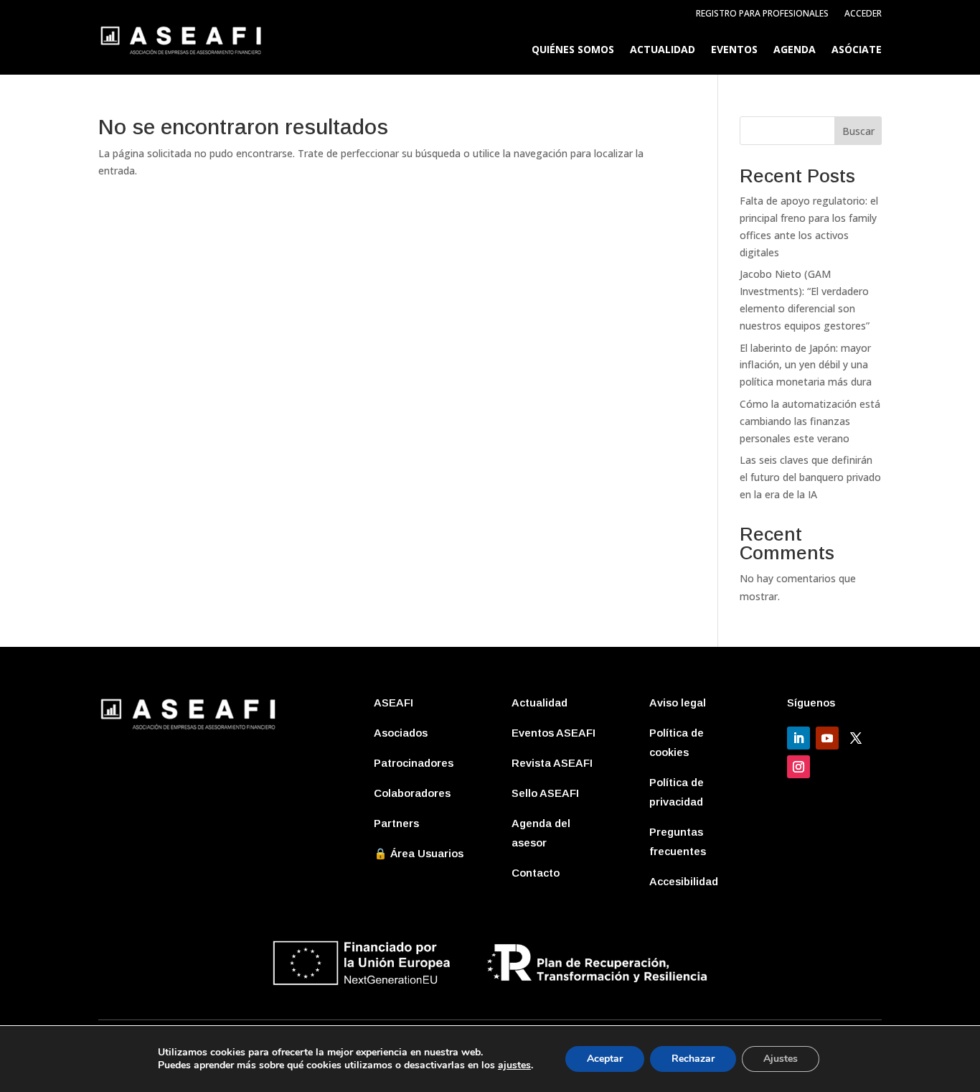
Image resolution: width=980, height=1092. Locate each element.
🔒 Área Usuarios (418, 853)
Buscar (858, 131)
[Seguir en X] (855, 738)
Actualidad (662, 50)
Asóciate (856, 50)
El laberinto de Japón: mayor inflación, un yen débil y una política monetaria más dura (806, 365)
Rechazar (693, 1058)
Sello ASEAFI (545, 793)
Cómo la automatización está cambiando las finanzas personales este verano (810, 421)
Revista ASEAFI (552, 763)
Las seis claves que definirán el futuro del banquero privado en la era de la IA (810, 477)
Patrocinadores (413, 763)
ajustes (514, 1065)
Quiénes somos (573, 50)
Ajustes (780, 1058)
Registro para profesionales (762, 14)
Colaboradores (412, 793)
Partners (396, 823)
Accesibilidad (683, 881)
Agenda (794, 50)
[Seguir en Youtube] (827, 738)
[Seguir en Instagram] (798, 766)
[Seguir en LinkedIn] (798, 738)
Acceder (863, 14)
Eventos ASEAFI (553, 733)
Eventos (734, 50)
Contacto (536, 873)
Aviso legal (677, 702)
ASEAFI (393, 702)
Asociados (401, 733)
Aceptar (605, 1058)
